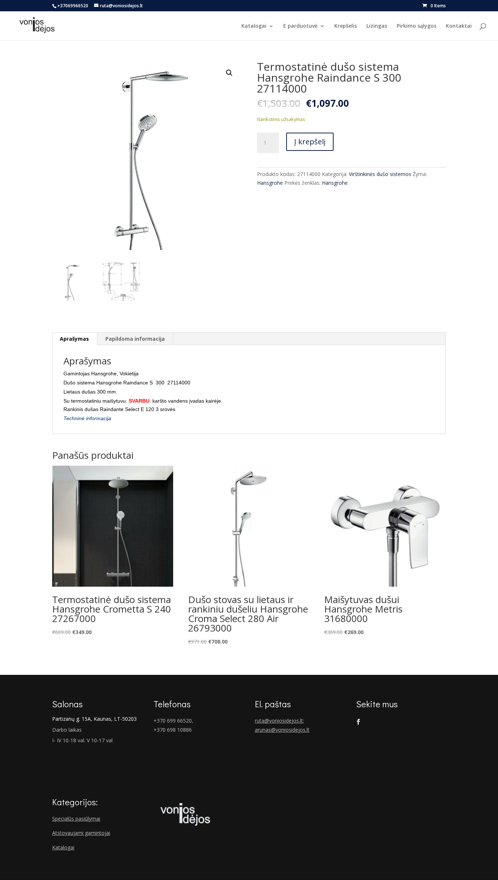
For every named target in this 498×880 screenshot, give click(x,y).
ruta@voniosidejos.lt (279, 720)
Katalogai (253, 26)
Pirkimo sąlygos (416, 26)
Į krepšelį (310, 141)
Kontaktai (459, 26)
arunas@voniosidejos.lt (282, 729)
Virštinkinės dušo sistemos (380, 174)
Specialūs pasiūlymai (76, 818)
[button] (229, 72)
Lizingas (376, 26)
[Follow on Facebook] (358, 722)
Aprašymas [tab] (74, 338)
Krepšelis (345, 26)
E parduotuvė (300, 26)
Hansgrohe (270, 182)
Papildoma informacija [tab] (135, 338)
